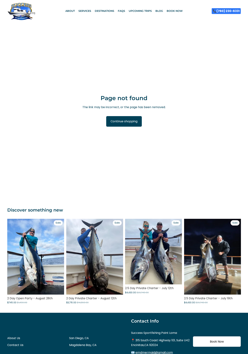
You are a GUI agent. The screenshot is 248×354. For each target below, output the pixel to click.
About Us (13, 338)
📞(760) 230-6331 (226, 11)
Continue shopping (124, 121)
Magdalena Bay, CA (83, 345)
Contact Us (15, 345)
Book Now (217, 341)
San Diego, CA (79, 338)
